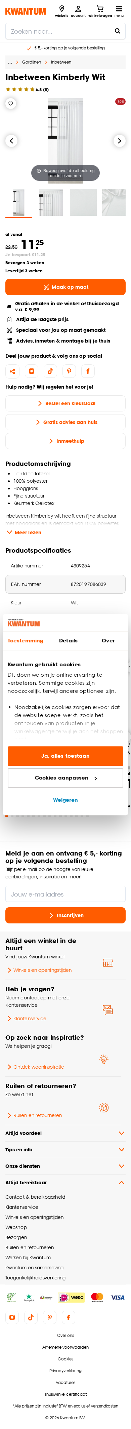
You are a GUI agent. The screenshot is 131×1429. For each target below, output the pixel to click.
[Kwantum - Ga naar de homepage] (25, 11)
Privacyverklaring (65, 1370)
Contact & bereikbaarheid (35, 1197)
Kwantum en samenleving (34, 1267)
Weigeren (65, 800)
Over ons (65, 1335)
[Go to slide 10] (55, 815)
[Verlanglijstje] (10, 103)
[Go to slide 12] (65, 815)
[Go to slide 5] (28, 815)
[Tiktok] (50, 371)
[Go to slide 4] (22, 815)
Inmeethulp (70, 441)
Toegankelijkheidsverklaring (35, 1277)
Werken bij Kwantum (28, 1257)
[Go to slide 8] (44, 815)
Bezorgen (16, 1237)
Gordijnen (31, 62)
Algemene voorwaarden (65, 1347)
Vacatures (65, 1382)
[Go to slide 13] (71, 815)
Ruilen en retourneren (37, 1115)
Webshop (16, 1227)
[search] (65, 31)
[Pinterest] (69, 371)
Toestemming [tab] (25, 640)
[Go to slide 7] (39, 815)
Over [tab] (108, 640)
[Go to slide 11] (60, 815)
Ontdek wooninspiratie (38, 1067)
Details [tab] (68, 640)
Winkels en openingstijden (42, 970)
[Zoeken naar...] (118, 31)
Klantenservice (29, 1018)
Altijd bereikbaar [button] (26, 1182)
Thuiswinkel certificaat (66, 1394)
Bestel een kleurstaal (70, 403)
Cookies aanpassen (62, 778)
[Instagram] (31, 371)
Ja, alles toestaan (65, 756)
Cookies (65, 1358)
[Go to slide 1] (6, 815)
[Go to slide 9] (49, 815)
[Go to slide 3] (17, 815)
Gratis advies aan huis (70, 422)
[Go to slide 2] (12, 815)
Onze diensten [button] (22, 1166)
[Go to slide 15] (82, 815)
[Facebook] (88, 371)
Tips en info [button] (19, 1149)
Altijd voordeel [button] (23, 1133)
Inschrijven (70, 915)
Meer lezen (28, 532)
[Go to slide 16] (87, 815)
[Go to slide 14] (76, 815)
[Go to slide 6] (33, 815)
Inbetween (61, 62)
